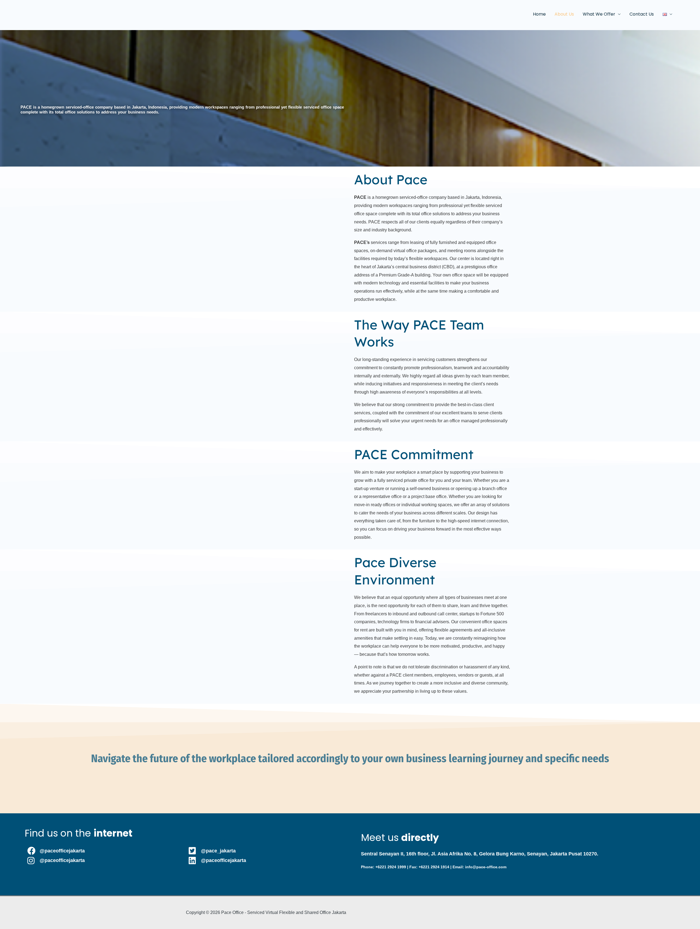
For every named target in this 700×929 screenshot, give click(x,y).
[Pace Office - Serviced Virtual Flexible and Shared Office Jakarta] (33, 13)
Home (539, 14)
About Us (564, 14)
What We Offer (599, 14)
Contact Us (641, 14)
